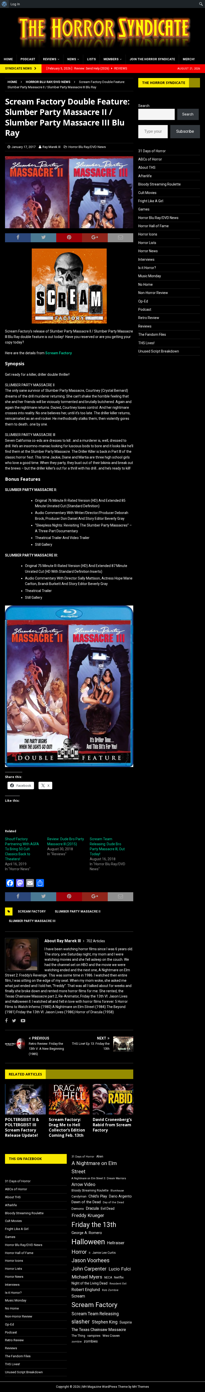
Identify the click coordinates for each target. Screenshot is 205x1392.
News (71, 59)
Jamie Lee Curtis (104, 1252)
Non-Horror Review (153, 293)
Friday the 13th (94, 1225)
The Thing (78, 1336)
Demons (78, 1208)
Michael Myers (87, 1277)
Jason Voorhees (91, 1260)
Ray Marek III (51, 147)
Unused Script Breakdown (158, 351)
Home (8, 59)
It (89, 1252)
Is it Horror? (147, 268)
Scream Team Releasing (95, 1313)
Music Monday (149, 276)
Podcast (27, 59)
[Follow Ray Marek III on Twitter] (12, 1020)
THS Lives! (146, 343)
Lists (91, 59)
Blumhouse (117, 1190)
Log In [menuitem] (15, 4)
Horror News (148, 251)
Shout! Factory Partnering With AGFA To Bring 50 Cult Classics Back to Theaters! (22, 849)
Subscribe (185, 131)
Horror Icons (147, 234)
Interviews (146, 260)
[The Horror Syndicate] (102, 52)
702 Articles (95, 941)
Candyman (79, 1196)
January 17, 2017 (24, 147)
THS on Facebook (25, 1158)
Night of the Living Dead (90, 1283)
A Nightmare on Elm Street (94, 1167)
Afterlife (145, 176)
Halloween (88, 1242)
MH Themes (140, 1386)
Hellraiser (115, 1242)
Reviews (49, 59)
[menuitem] (4, 4)
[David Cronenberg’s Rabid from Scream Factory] (113, 1099)
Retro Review (148, 318)
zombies (91, 1341)
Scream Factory (58, 353)
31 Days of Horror (152, 151)
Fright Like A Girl (150, 201)
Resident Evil (118, 1283)
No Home (145, 284)
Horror (79, 1252)
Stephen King (105, 1322)
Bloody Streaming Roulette (159, 184)
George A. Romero (87, 1232)
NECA (108, 1277)
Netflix (119, 1277)
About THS (147, 168)
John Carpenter (89, 1269)
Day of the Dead (113, 1202)
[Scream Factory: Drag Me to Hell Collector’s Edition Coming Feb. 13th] (69, 1099)
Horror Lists (147, 243)
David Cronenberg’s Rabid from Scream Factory (112, 1125)
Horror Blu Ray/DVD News (87, 147)
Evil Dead (107, 1208)
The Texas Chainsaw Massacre (99, 1329)
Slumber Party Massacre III (32, 921)
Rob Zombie (110, 1290)
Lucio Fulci (119, 1269)
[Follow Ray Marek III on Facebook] (6, 1020)
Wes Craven (111, 1336)
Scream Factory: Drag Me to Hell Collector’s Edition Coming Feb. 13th (67, 1127)
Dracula (92, 1208)
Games (144, 209)
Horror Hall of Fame (153, 226)
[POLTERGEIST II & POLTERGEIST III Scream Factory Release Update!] (25, 1099)
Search (144, 106)
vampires (93, 1336)
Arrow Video (83, 1184)
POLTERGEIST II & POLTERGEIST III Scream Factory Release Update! (22, 1127)
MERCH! (188, 59)
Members (111, 59)
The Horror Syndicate (163, 82)
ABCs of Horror (150, 159)
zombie (77, 1341)
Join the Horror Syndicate (152, 59)
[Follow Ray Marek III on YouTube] (21, 1020)
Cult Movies (147, 193)
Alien (99, 1156)
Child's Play (97, 1196)
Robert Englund (86, 1289)
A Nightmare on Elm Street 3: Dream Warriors (99, 1178)
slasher (81, 1321)
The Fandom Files (152, 334)
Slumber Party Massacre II (77, 911)
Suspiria (126, 1322)
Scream (78, 1296)
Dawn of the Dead (86, 1202)
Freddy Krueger (88, 1215)
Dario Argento (120, 1196)
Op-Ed (143, 301)
